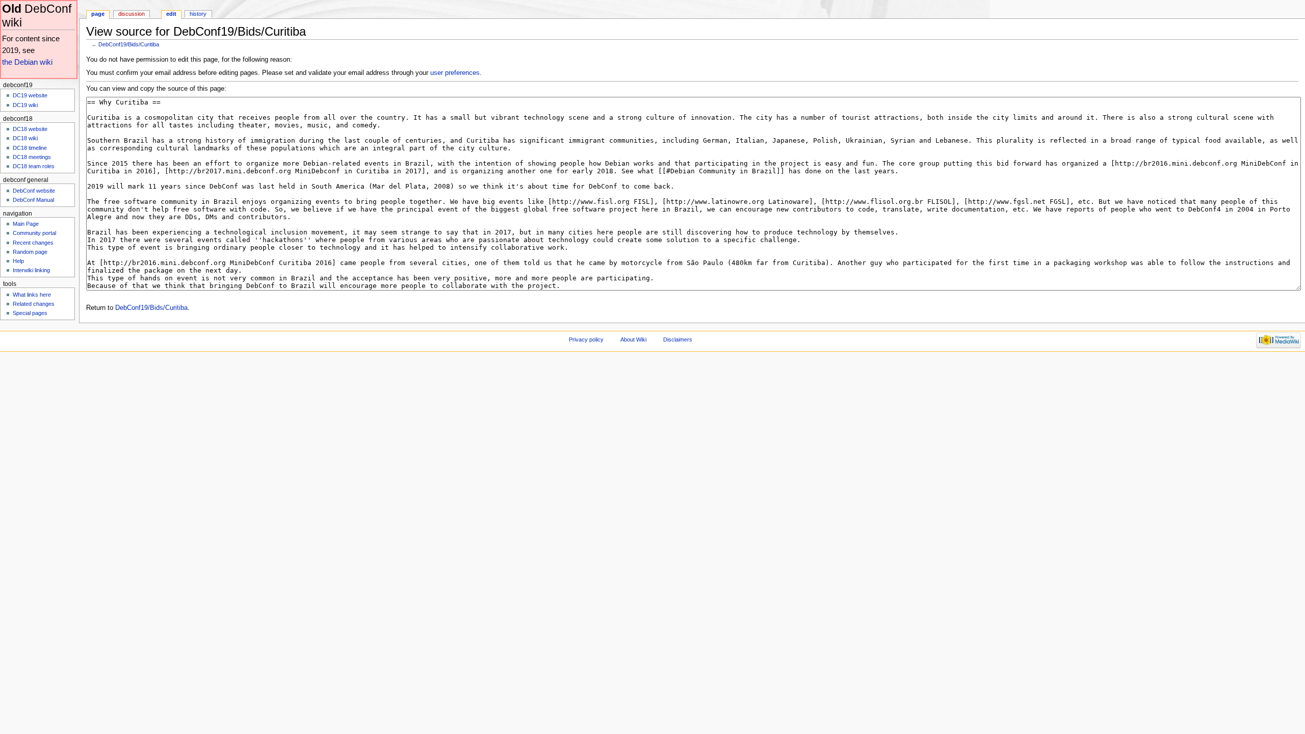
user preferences (455, 72)
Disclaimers (677, 339)
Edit (171, 14)
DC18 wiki (25, 138)
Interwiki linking (31, 270)
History (198, 14)
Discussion (131, 14)
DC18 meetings (32, 157)
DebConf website (34, 191)
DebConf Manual (33, 200)
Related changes (34, 304)
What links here (32, 295)
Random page (30, 252)
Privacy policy (586, 339)
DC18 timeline (30, 148)
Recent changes (33, 243)
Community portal (34, 233)
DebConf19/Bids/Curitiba (128, 44)
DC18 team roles (34, 166)
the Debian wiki (27, 62)
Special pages (30, 313)
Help (18, 261)
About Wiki (633, 339)
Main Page (26, 224)
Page (98, 14)
